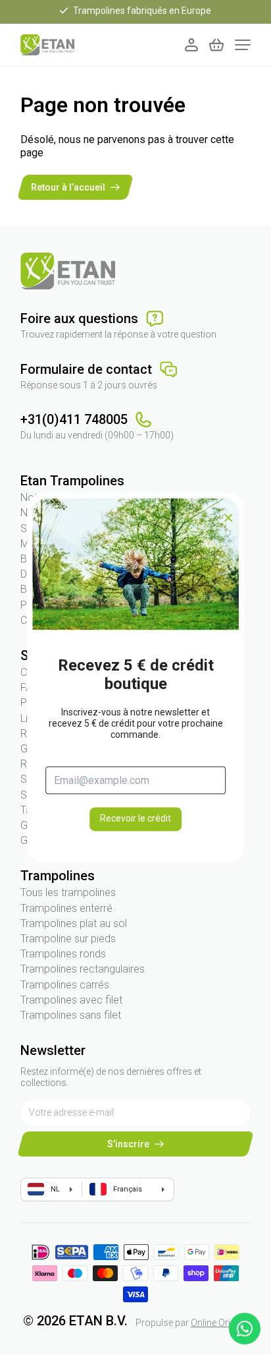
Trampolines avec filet (71, 1000)
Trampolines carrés (64, 985)
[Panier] (216, 44)
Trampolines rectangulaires (82, 969)
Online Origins (219, 1322)
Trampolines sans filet (70, 1015)
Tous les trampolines (68, 892)
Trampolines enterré (66, 908)
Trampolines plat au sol (73, 923)
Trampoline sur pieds (68, 938)
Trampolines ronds (63, 954)
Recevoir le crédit (135, 819)
